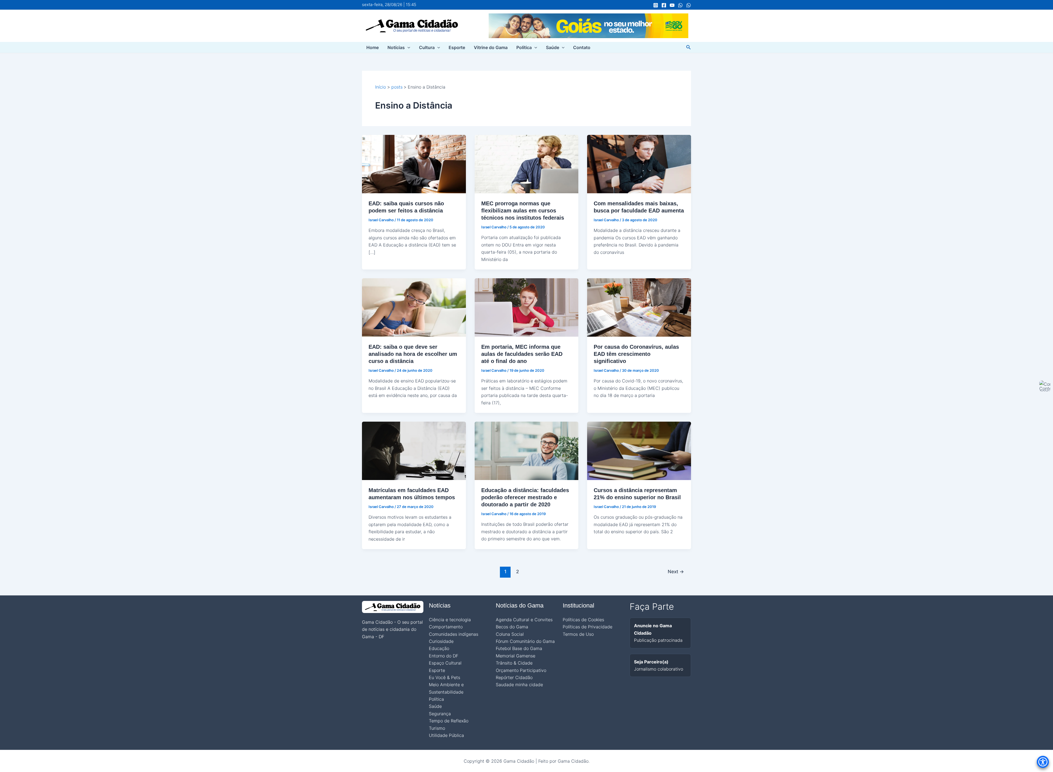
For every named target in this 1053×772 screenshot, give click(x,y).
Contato (581, 47)
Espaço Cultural (445, 663)
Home (372, 47)
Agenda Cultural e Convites (524, 619)
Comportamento (446, 626)
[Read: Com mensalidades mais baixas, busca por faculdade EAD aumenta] (639, 163)
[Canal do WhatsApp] (680, 5)
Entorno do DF (443, 656)
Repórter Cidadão (514, 677)
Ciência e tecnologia (450, 619)
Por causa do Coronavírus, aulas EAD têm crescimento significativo (636, 354)
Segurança (440, 713)
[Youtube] (672, 5)
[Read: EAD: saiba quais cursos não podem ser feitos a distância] (414, 163)
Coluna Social (510, 634)
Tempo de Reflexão (448, 720)
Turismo (437, 728)
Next (676, 571)
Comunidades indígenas (453, 634)
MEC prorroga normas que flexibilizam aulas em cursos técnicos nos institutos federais (522, 210)
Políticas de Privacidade (587, 626)
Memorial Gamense (515, 656)
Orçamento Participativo (521, 670)
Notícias (396, 47)
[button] (407, 47)
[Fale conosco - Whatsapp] (688, 5)
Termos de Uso (578, 634)
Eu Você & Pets (444, 677)
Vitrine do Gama (491, 47)
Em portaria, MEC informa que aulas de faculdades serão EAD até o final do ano (521, 354)
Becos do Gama (512, 626)
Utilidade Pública (446, 735)
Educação (439, 648)
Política (524, 47)
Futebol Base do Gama (519, 648)
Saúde (552, 47)
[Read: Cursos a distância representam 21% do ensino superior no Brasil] (639, 450)
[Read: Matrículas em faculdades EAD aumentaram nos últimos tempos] (414, 450)
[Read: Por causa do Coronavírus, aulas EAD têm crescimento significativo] (639, 307)
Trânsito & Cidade (514, 663)
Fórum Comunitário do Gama (525, 641)
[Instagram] (655, 5)
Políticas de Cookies (583, 619)
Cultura (427, 47)
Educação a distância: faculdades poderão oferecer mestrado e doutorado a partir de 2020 (525, 497)
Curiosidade (441, 641)
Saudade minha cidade (519, 684)
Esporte (457, 47)
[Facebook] (663, 5)
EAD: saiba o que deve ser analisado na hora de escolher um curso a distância (413, 354)
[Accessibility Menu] (1043, 762)
